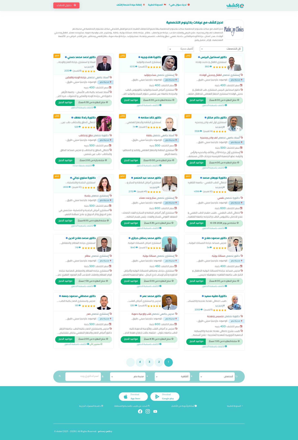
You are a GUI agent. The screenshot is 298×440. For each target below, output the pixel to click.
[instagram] (149, 412)
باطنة (149, 136)
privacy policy (105, 432)
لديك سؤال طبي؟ (178, 5)
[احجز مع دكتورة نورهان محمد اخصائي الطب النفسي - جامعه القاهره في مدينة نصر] (235, 183)
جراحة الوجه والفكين (75, 78)
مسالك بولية (218, 256)
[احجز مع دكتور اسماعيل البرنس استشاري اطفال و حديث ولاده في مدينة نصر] (235, 63)
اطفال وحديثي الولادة (211, 75)
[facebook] (141, 412)
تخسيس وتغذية (215, 317)
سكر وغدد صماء (147, 198)
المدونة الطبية (155, 5)
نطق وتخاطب (86, 136)
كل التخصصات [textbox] (234, 49)
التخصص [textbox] (228, 377)
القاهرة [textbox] (184, 377)
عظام (88, 256)
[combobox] (221, 49)
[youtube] (156, 412)
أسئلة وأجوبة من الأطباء (183, 406)
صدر (89, 314)
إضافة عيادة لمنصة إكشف (129, 5)
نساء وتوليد (150, 75)
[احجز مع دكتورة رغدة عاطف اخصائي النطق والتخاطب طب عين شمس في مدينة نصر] (104, 123)
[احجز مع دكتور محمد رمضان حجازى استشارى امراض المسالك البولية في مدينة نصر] (169, 244)
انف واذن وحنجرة (208, 138)
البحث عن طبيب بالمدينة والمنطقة (131, 406)
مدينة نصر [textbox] (139, 377)
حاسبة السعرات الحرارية (90, 406)
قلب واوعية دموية (141, 314)
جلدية (88, 196)
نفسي (220, 198)
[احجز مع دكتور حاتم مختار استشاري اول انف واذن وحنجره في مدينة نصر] (235, 123)
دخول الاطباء (64, 5)
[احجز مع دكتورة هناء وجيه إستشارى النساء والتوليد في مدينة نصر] (169, 63)
